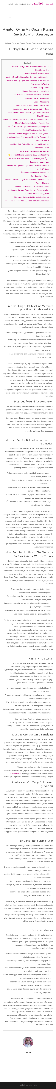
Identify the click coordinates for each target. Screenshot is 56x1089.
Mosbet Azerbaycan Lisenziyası (35, 91)
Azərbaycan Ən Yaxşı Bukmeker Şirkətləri (31, 95)
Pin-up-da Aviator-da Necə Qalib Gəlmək (31, 197)
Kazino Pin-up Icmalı (40, 88)
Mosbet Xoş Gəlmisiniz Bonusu (35, 130)
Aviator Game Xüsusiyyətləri (37, 194)
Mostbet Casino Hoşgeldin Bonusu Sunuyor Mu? (28, 134)
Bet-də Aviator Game (40, 176)
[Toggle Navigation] (5, 16)
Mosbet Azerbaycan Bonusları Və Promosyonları (28, 190)
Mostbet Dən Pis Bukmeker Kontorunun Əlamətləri (27, 77)
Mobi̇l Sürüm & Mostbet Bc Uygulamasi (32, 105)
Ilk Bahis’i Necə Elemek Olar (37, 98)
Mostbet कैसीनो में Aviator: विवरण (36, 73)
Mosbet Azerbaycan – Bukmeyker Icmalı (32, 187)
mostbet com (15, 773)
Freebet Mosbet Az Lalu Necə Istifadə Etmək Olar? (27, 201)
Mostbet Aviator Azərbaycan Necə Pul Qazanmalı (28, 137)
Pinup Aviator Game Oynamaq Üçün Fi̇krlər (30, 109)
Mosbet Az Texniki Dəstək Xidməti (34, 151)
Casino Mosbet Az (41, 102)
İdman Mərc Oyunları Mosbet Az (35, 172)
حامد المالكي (24, 1085)
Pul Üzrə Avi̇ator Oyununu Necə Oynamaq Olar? (28, 126)
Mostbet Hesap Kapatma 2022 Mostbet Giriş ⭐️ (28, 155)
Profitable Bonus (42, 141)
